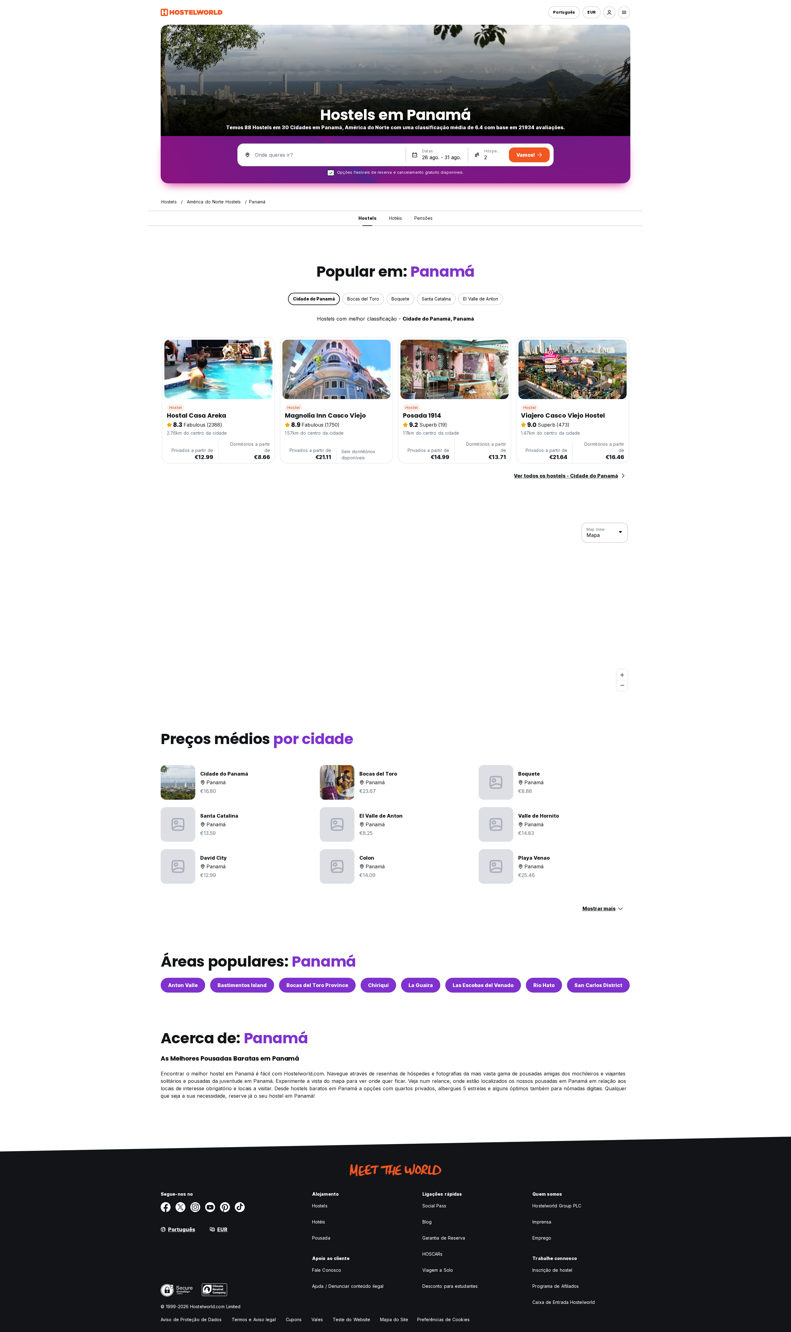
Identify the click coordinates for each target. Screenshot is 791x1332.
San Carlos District (598, 985)
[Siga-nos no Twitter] (180, 1207)
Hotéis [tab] (395, 218)
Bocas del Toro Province (317, 985)
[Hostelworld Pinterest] (225, 1207)
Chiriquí (378, 985)
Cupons (294, 1319)
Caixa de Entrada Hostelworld (563, 1302)
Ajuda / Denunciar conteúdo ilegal (347, 1286)
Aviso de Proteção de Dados (191, 1319)
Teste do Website (351, 1319)
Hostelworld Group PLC (556, 1205)
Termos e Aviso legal (254, 1319)
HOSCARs (432, 1254)
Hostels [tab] (367, 218)
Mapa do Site (394, 1319)
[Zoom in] (622, 675)
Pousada (321, 1238)
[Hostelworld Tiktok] (240, 1207)
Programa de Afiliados (555, 1286)
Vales (317, 1319)
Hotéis (318, 1221)
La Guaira (420, 985)
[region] (395, 606)
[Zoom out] (622, 685)
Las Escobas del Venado (483, 985)
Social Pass (434, 1205)
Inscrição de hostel (552, 1270)
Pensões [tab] (423, 218)
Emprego (541, 1238)
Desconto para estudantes (450, 1286)
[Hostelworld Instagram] (195, 1207)
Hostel (175, 407)
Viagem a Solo (437, 1270)
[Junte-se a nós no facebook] (166, 1207)
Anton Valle (183, 985)
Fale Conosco (326, 1270)
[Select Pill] (609, 12)
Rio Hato (544, 985)
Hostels (320, 1205)
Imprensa (541, 1221)
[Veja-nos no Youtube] (210, 1207)
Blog (427, 1221)
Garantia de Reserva (443, 1238)
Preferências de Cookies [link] (443, 1319)
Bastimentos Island (242, 985)
